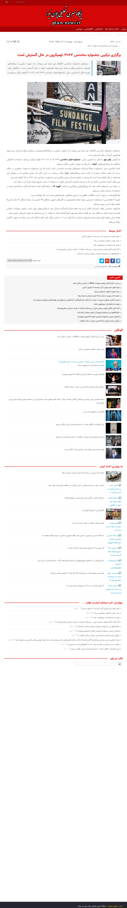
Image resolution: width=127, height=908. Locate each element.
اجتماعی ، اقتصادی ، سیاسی (89, 29)
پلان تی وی (96, 34)
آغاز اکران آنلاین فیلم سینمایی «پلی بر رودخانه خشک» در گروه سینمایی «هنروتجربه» (87, 249)
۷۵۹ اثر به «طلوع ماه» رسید (93, 412)
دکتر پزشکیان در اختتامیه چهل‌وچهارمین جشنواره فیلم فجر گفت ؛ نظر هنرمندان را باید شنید (70, 560)
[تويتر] (101, 261)
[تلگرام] (118, 261)
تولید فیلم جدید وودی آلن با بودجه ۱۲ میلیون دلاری (100, 236)
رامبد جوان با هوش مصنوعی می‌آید (106, 240)
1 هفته (76, 608)
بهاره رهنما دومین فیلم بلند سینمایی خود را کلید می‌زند (84, 449)
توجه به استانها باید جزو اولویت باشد (106, 245)
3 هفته (63, 644)
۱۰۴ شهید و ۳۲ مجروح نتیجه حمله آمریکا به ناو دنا (86, 548)
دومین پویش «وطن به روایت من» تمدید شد (88, 523)
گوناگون (107, 34)
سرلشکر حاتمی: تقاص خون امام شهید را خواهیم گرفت (84, 498)
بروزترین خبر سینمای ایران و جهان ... (106, 45)
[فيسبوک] (112, 261)
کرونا (95, 164)
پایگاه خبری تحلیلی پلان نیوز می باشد (91, 906)
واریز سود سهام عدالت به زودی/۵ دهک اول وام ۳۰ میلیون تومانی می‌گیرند (77, 573)
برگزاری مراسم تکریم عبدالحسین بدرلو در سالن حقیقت (100, 321)
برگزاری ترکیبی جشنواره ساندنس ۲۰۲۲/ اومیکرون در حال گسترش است (69, 55)
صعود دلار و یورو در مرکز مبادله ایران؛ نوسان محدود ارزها (99, 295)
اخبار (89, 45)
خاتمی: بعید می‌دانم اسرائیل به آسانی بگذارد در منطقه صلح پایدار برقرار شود (76, 485)
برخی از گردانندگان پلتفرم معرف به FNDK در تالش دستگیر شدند (96, 283)
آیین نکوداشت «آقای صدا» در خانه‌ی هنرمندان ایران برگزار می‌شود (80, 424)
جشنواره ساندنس (101, 266)
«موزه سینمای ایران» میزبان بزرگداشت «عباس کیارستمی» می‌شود (80, 437)
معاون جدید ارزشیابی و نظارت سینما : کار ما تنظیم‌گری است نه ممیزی (94, 644)
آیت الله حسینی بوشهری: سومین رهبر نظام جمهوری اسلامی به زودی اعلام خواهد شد (73, 535)
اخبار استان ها (112, 29)
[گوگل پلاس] (107, 261)
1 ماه (66, 649)
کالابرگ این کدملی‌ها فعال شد (93, 510)
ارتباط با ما (83, 34)
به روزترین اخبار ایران (111, 467)
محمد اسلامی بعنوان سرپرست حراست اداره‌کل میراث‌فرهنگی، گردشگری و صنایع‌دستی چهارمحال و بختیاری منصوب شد (76, 300)
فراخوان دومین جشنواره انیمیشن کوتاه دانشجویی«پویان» (99, 316)
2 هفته (88, 613)
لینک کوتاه (37, 260)
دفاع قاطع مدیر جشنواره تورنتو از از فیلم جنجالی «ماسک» (98, 253)
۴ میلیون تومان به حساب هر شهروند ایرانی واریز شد (85, 585)
